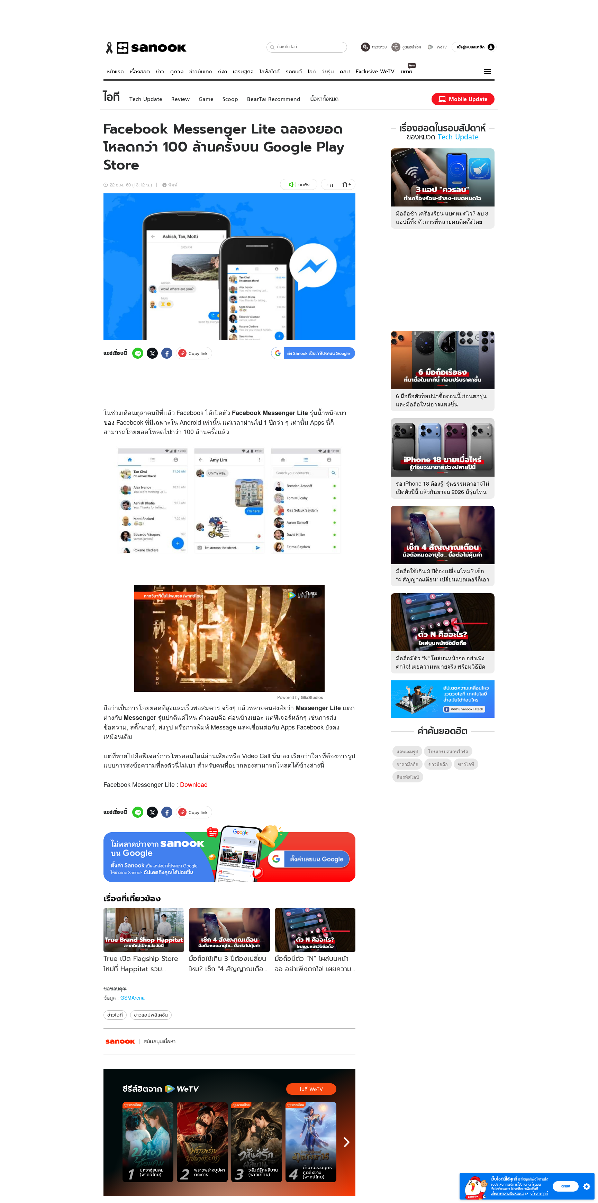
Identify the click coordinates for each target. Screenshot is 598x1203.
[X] (152, 353)
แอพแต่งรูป (407, 751)
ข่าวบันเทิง (200, 71)
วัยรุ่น (327, 71)
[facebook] (166, 353)
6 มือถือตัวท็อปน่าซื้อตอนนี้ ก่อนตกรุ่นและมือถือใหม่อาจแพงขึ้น (441, 400)
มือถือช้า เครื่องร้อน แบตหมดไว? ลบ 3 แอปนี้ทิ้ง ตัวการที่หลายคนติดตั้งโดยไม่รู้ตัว (442, 221)
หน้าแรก (115, 71)
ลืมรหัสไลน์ (408, 777)
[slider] (201, 683)
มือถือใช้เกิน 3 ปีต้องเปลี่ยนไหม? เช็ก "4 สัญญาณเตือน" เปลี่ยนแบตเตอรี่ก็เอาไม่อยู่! (442, 579)
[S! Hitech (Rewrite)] (120, 1042)
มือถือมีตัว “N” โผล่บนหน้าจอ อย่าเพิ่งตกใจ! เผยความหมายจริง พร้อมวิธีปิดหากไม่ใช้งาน (440, 666)
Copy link (198, 353)
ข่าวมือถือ (438, 764)
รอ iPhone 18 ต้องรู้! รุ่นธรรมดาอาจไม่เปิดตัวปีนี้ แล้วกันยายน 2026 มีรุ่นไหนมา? (442, 491)
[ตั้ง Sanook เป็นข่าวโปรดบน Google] (229, 853)
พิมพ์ (173, 184)
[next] (346, 1142)
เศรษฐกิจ (243, 71)
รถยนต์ (294, 71)
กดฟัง (303, 184)
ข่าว (160, 71)
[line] (137, 353)
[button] (272, 47)
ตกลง (565, 1186)
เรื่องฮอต (140, 71)
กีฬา (222, 71)
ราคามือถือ (407, 764)
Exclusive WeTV (375, 71)
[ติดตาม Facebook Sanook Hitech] (443, 698)
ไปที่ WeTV (311, 1089)
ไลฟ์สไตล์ (270, 71)
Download (194, 784)
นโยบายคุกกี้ (539, 1193)
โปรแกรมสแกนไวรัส (448, 751)
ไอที (312, 71)
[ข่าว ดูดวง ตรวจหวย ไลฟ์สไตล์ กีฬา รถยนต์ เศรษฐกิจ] (145, 48)
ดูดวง (176, 71)
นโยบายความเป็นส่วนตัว (507, 1193)
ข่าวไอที (115, 1014)
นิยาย (406, 71)
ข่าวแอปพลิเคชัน (151, 1014)
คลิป (345, 71)
